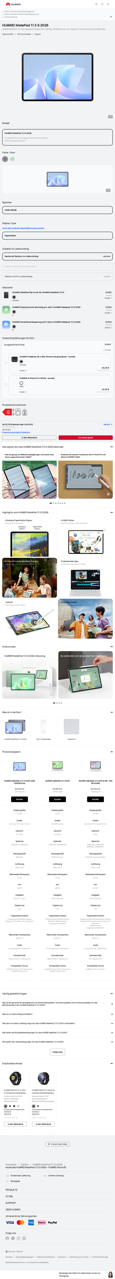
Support (38, 34)
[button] (96, 4)
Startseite (11, 1164)
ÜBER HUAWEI (13, 1209)
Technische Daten (24, 34)
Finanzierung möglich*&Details (16, 432)
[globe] (7, 1252)
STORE (9, 1196)
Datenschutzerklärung (45, 1257)
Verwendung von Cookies (79, 1257)
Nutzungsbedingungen (25, 1257)
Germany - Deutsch (15, 1251)
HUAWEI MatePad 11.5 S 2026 (47, 1164)
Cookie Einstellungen (100, 1257)
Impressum (62, 1257)
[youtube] (24, 1238)
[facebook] (7, 1238)
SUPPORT (11, 1203)
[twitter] (13, 1238)
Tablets (24, 1164)
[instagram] (18, 1238)
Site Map (9, 1257)
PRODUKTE (12, 1189)
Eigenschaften (8, 34)
